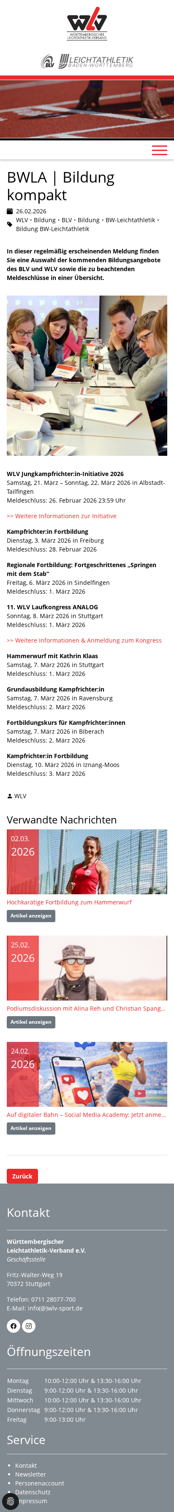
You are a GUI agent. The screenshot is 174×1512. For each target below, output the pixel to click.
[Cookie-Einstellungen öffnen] (10, 1501)
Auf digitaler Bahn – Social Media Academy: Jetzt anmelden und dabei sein (87, 1115)
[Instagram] (28, 1326)
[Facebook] (13, 1326)
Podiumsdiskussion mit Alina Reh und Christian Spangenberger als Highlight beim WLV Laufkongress (87, 1008)
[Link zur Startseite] (87, 23)
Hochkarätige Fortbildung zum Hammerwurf (69, 902)
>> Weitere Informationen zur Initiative (62, 516)
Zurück (22, 1176)
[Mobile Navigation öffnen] (159, 150)
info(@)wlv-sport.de (55, 1308)
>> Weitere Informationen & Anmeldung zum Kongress (85, 640)
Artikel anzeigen (31, 915)
